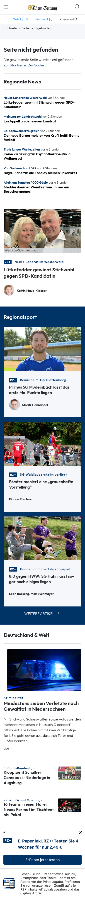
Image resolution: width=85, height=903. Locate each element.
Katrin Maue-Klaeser (32, 291)
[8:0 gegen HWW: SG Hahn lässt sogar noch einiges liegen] (42, 537)
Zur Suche (36, 65)
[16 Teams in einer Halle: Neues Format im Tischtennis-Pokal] (69, 804)
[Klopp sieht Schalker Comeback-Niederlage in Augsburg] (69, 772)
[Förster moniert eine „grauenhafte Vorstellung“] (42, 443)
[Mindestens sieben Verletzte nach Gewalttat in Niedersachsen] (44, 669)
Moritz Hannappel (35, 405)
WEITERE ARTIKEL (39, 613)
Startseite (10, 28)
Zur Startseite (15, 65)
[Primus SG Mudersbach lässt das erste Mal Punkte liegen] (42, 348)
